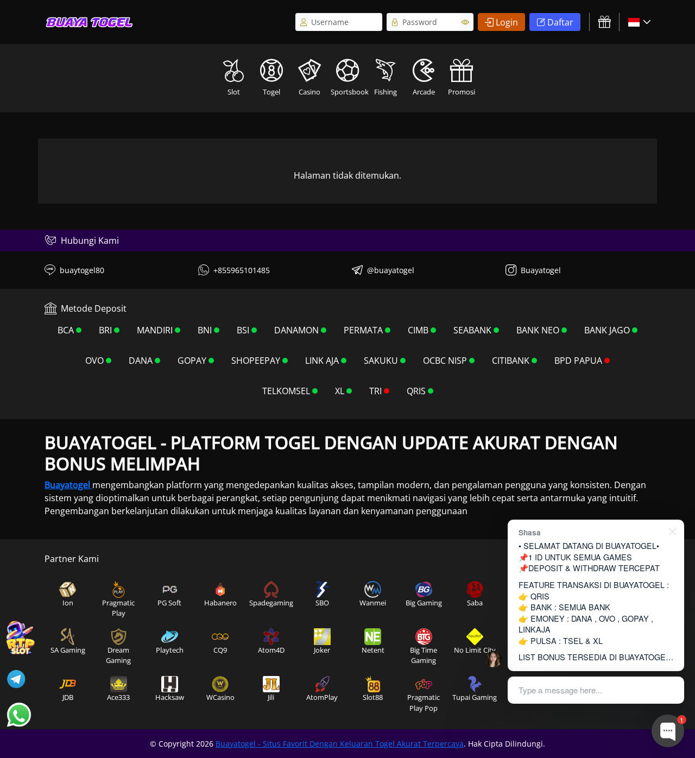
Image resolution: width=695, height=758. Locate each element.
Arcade (424, 92)
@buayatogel (390, 270)
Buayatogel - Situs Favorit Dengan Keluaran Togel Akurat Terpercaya (340, 743)
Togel (271, 92)
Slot (234, 92)
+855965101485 (241, 270)
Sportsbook (349, 92)
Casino (309, 92)
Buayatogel (541, 270)
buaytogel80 (82, 270)
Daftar (560, 22)
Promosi (461, 92)
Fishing (385, 92)
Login (507, 22)
